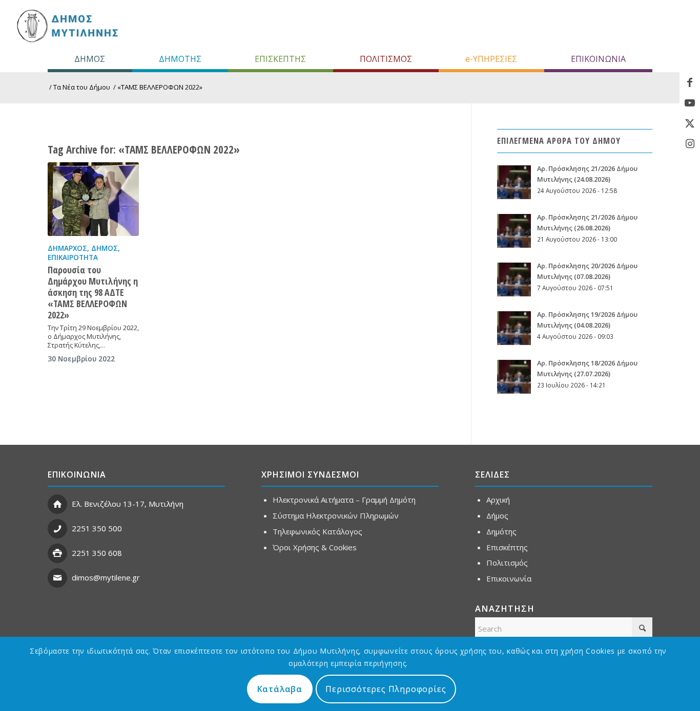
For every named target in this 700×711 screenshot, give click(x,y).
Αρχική (498, 499)
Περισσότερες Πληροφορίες (385, 689)
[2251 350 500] (57, 528)
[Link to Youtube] (690, 103)
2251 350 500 (97, 528)
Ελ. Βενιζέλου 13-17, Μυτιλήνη (127, 504)
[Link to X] (690, 123)
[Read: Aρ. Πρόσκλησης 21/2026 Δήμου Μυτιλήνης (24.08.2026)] (514, 182)
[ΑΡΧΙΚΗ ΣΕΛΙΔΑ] (66, 26)
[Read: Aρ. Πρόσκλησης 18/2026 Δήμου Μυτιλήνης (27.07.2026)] (514, 377)
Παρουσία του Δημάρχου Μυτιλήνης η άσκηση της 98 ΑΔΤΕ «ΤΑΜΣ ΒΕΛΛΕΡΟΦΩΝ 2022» (93, 292)
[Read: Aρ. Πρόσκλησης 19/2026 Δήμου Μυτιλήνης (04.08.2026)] (514, 328)
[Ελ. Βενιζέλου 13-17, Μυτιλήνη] (57, 504)
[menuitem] (90, 59)
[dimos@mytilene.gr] (57, 578)
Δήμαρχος (67, 248)
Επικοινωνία (508, 578)
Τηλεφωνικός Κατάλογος (317, 531)
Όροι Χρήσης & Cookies (315, 547)
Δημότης (501, 531)
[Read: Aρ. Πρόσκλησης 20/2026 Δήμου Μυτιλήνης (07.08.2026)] (514, 279)
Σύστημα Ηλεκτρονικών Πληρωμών (336, 515)
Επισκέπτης (507, 547)
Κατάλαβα (279, 689)
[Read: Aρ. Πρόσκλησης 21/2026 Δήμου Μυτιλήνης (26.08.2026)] (514, 231)
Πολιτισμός (507, 562)
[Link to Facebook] (690, 82)
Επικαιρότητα (73, 257)
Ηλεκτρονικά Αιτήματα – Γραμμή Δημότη (344, 499)
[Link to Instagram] (690, 144)
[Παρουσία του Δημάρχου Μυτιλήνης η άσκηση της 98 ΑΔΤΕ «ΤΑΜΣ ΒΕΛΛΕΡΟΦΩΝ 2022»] (93, 199)
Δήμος (104, 248)
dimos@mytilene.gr (106, 577)
